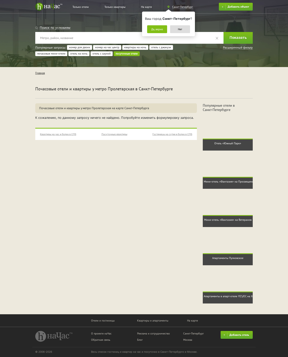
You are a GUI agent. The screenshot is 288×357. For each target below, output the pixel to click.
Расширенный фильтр (238, 47)
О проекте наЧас (101, 333)
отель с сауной (101, 53)
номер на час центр (107, 47)
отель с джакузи (161, 47)
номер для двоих (79, 47)
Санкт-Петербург (193, 333)
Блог (140, 340)
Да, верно (157, 29)
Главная (40, 73)
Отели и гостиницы (103, 320)
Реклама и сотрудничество (153, 333)
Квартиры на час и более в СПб (58, 134)
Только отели (80, 7)
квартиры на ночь (135, 47)
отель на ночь (79, 53)
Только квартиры (114, 7)
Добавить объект (238, 6)
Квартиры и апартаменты (152, 320)
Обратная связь (100, 340)
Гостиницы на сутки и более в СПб (172, 134)
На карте (146, 7)
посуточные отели (127, 53)
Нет (180, 29)
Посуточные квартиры (114, 134)
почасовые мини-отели (51, 53)
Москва (187, 340)
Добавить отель (239, 335)
